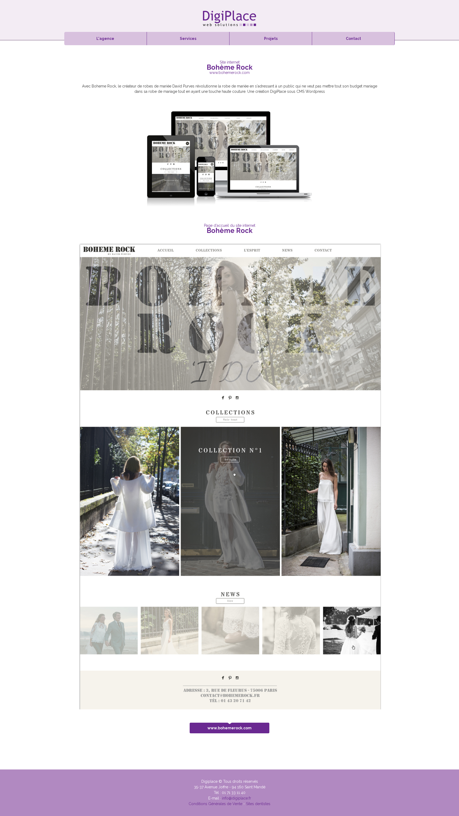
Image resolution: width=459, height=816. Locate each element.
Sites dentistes (258, 804)
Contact (353, 38)
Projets (271, 38)
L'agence (105, 38)
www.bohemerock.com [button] (229, 728)
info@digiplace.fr (236, 798)
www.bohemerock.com (229, 72)
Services (188, 38)
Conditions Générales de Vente (215, 804)
